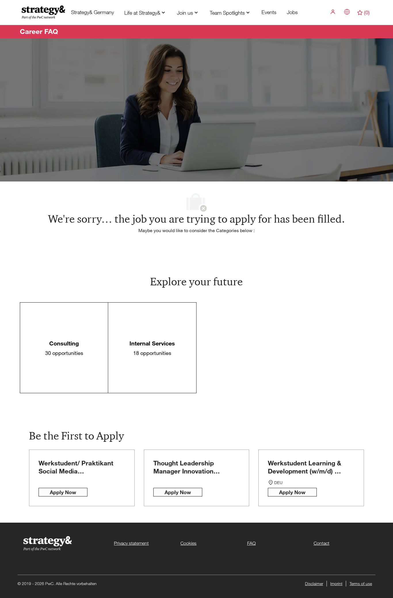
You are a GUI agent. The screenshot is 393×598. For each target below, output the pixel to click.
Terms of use (361, 583)
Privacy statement (131, 543)
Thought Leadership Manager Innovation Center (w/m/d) (183, 467)
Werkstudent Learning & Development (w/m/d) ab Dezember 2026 (305, 467)
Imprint (336, 583)
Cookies (188, 543)
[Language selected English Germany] (347, 12)
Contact (321, 543)
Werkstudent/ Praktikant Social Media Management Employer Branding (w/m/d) (76, 467)
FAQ (251, 543)
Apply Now (63, 492)
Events (269, 12)
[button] (333, 12)
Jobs (292, 12)
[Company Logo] (43, 12)
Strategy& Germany (92, 12)
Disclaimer (314, 583)
